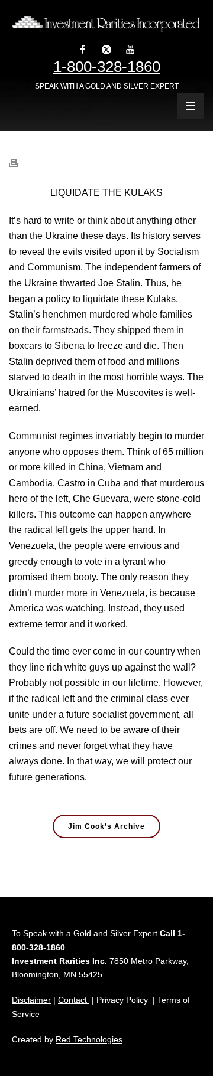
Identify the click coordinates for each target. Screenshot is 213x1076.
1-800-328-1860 (106, 67)
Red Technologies (89, 1039)
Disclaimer (31, 1000)
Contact (73, 1000)
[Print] (19, 157)
